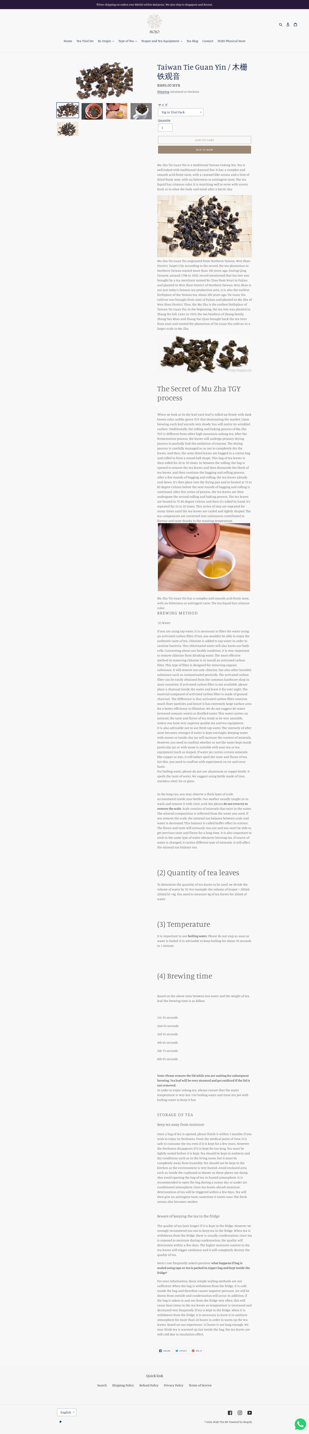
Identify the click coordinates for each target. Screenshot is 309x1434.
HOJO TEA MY (221, 1422)
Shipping (163, 91)
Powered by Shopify (240, 1422)
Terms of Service (200, 1385)
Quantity (164, 120)
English (65, 1412)
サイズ (163, 105)
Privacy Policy (173, 1385)
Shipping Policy (123, 1385)
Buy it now (204, 149)
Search (102, 1385)
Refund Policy (149, 1385)
